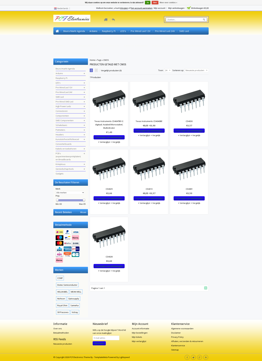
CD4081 (189, 189)
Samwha (75, 305)
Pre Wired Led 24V (165, 31)
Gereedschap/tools (81, 52)
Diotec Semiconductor (67, 285)
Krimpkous (61, 52)
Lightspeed (124, 357)
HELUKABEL (62, 291)
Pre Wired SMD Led (66, 38)
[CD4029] (109, 169)
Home (57, 31)
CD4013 (149, 189)
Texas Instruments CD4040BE (149, 121)
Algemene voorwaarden (182, 328)
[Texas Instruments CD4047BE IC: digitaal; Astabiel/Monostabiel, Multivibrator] (109, 102)
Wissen (83, 212)
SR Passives (63, 312)
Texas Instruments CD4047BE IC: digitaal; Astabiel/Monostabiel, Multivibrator (109, 124)
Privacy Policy (177, 337)
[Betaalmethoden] (70, 246)
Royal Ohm (62, 305)
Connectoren (110, 38)
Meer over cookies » (168, 3)
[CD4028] (109, 237)
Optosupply (73, 298)
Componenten (128, 38)
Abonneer (99, 343)
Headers (60, 45)
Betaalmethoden (61, 332)
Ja (148, 3)
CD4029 (109, 189)
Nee (155, 3)
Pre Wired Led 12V (140, 31)
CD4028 (109, 256)
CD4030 (189, 121)
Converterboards (110, 45)
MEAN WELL (76, 291)
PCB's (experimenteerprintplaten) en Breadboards (178, 45)
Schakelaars (171, 38)
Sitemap (175, 349)
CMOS (106, 60)
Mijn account (159, 8)
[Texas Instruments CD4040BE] (149, 102)
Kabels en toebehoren (136, 45)
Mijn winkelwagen (176, 8)
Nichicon (61, 298)
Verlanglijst (104, 142)
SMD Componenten (151, 38)
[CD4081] (189, 169)
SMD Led (184, 31)
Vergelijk (116, 142)
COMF (60, 278)
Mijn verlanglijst (139, 341)
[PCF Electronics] (71, 18)
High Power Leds (90, 38)
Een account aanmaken (142, 8)
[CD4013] (149, 169)
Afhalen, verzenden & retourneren (187, 341)
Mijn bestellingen (140, 332)
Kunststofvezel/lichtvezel (83, 45)
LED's (123, 31)
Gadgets (101, 52)
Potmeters (188, 38)
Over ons (57, 328)
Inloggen (124, 8)
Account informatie (140, 328)
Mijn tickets (137, 337)
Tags (99, 60)
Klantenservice (178, 345)
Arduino (93, 31)
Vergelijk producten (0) (111, 70)
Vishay (75, 312)
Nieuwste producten (62, 343)
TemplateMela (101, 357)
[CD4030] (189, 102)
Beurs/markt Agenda (74, 31)
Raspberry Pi (109, 31)
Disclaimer (176, 332)
